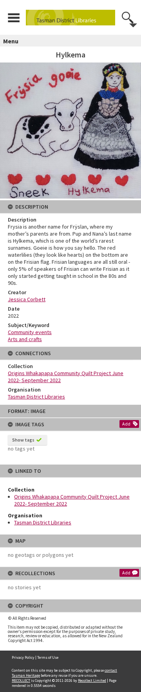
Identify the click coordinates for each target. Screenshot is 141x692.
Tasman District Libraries (42, 522)
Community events (30, 332)
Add (126, 424)
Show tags (23, 440)
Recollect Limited (92, 680)
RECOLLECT (21, 680)
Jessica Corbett (26, 299)
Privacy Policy (23, 657)
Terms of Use (47, 657)
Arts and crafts (25, 339)
